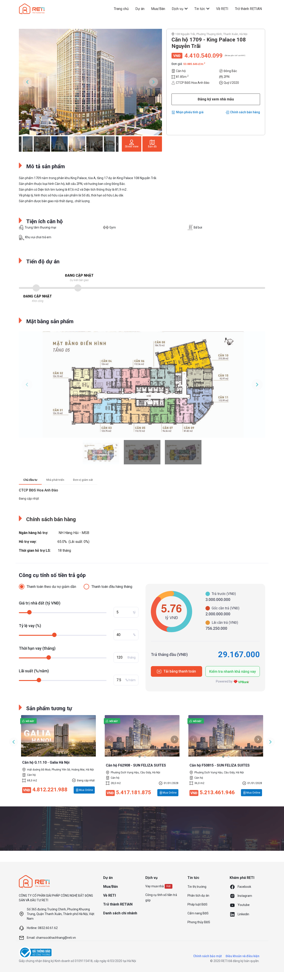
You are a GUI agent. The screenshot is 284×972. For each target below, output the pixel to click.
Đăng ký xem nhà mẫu (216, 99)
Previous (27, 82)
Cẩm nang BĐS (198, 913)
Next (153, 82)
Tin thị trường (196, 886)
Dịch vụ (178, 9)
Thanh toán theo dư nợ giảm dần (51, 587)
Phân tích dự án (198, 895)
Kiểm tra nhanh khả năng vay (232, 671)
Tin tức (200, 9)
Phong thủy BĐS (198, 922)
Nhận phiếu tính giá (189, 112)
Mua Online (86, 790)
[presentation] (110, 739)
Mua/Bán (158, 9)
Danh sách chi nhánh (120, 913)
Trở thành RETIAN (248, 9)
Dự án (139, 9)
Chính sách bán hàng (245, 112)
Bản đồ (152, 146)
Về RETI (222, 9)
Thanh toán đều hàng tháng (111, 587)
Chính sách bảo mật (207, 956)
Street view (131, 146)
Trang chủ (121, 9)
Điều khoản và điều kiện (242, 956)
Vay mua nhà (154, 886)
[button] (139, 756)
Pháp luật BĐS (197, 904)
